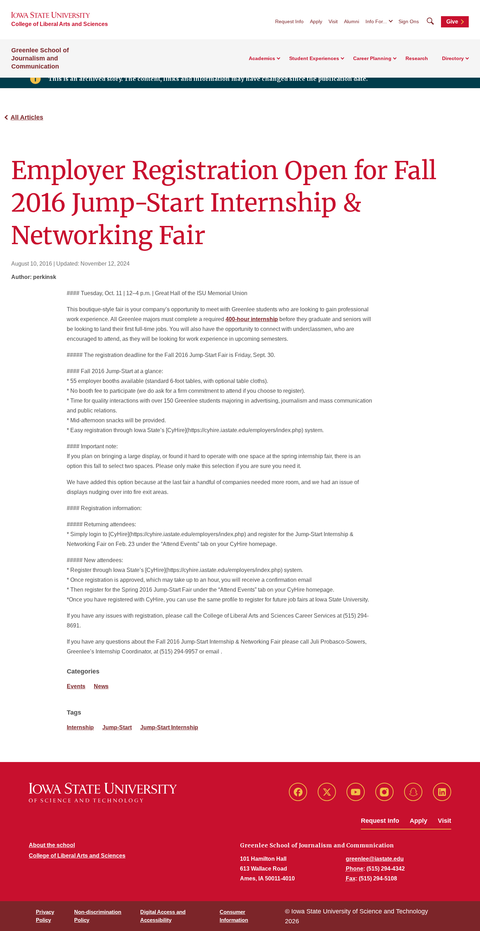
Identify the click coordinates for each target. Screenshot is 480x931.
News (101, 686)
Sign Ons (408, 21)
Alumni (351, 21)
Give (452, 22)
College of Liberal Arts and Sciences (59, 24)
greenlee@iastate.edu (375, 859)
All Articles (27, 117)
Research (417, 58)
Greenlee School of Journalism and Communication (40, 58)
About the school (52, 845)
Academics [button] (262, 58)
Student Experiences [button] (314, 58)
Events (76, 686)
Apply (316, 21)
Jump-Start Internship (169, 727)
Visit (333, 21)
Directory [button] (453, 58)
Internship (80, 727)
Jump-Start (117, 727)
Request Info (289, 21)
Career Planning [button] (372, 58)
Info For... (376, 21)
